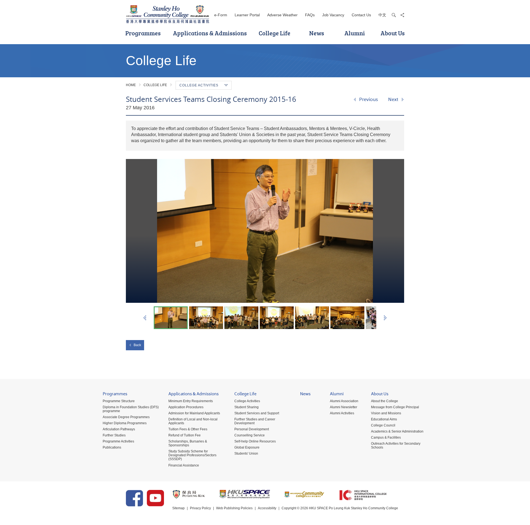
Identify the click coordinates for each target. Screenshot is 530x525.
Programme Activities (118, 441)
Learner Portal (247, 15)
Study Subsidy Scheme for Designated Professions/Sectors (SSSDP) (192, 455)
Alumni (354, 33)
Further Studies (114, 435)
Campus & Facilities (386, 437)
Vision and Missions (386, 413)
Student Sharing (246, 407)
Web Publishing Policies (234, 508)
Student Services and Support (256, 413)
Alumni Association (344, 401)
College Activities (247, 401)
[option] (265, 231)
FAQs (310, 15)
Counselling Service (249, 435)
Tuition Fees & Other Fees (187, 429)
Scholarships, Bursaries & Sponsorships (187, 443)
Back (137, 345)
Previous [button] (145, 318)
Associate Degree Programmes (126, 417)
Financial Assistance (183, 465)
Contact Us (361, 15)
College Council (383, 425)
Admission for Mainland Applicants (194, 413)
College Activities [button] (198, 85)
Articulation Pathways (119, 429)
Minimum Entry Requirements (190, 401)
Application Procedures (185, 407)
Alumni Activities (342, 413)
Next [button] (385, 318)
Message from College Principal (395, 407)
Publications (112, 447)
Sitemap (178, 508)
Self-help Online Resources (255, 441)
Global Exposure (246, 447)
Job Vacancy (333, 15)
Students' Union (246, 453)
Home (131, 85)
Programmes (143, 33)
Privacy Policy (200, 508)
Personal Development (251, 429)
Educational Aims (384, 419)
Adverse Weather (282, 15)
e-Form (220, 15)
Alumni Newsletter (343, 407)
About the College (384, 401)
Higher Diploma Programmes (125, 423)
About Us (393, 33)
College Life (274, 33)
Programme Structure (119, 401)
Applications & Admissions (210, 33)
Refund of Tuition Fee (184, 435)
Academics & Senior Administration (397, 431)
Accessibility (267, 508)
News (316, 33)
